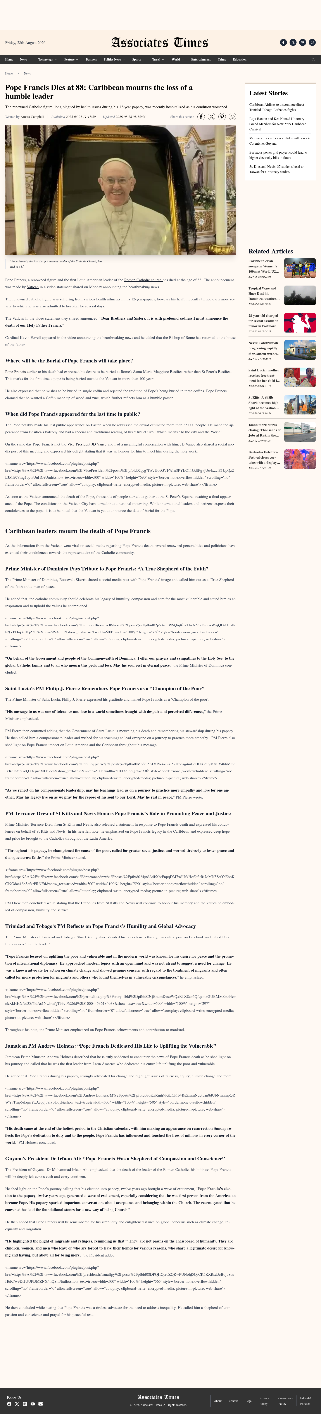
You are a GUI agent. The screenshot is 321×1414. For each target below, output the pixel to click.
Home (9, 59)
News (27, 73)
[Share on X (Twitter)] (293, 42)
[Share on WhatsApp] (312, 42)
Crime (222, 59)
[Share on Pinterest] (302, 42)
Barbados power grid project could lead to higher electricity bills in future (278, 155)
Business (91, 59)
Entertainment (201, 59)
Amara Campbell (32, 116)
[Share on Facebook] (283, 42)
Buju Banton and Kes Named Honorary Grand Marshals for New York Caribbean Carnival (277, 123)
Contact (233, 1401)
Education (240, 59)
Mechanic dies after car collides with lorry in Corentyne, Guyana (280, 141)
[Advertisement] (160, 13)
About (218, 1401)
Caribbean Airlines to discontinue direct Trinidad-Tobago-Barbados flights (276, 107)
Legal (248, 1401)
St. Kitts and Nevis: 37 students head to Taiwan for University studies (276, 169)
